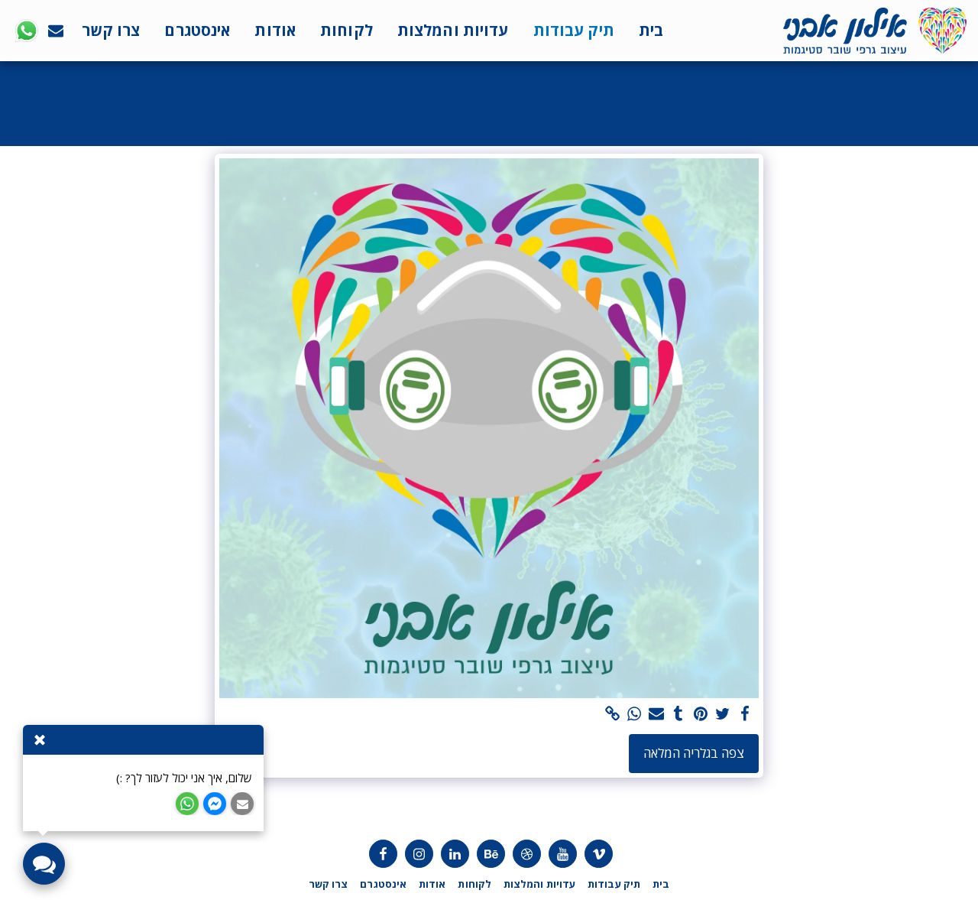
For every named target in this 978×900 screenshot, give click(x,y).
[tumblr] (679, 714)
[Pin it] (700, 714)
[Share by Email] (657, 714)
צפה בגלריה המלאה (693, 753)
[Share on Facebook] (745, 714)
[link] (612, 714)
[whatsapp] (635, 714)
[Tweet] (722, 714)
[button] (56, 30)
